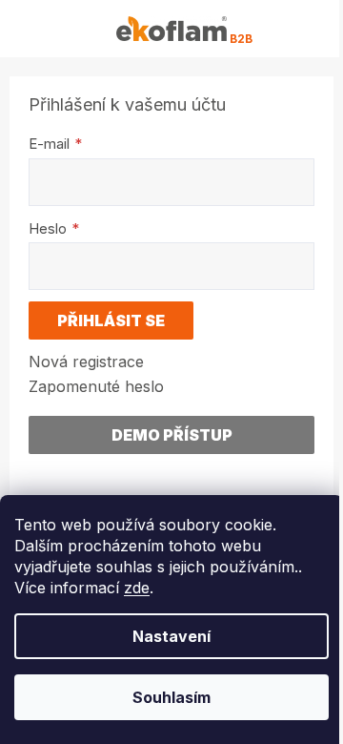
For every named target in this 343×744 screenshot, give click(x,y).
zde (137, 587)
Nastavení (171, 636)
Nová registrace (86, 361)
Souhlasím (171, 697)
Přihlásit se (111, 320)
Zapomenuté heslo (96, 386)
